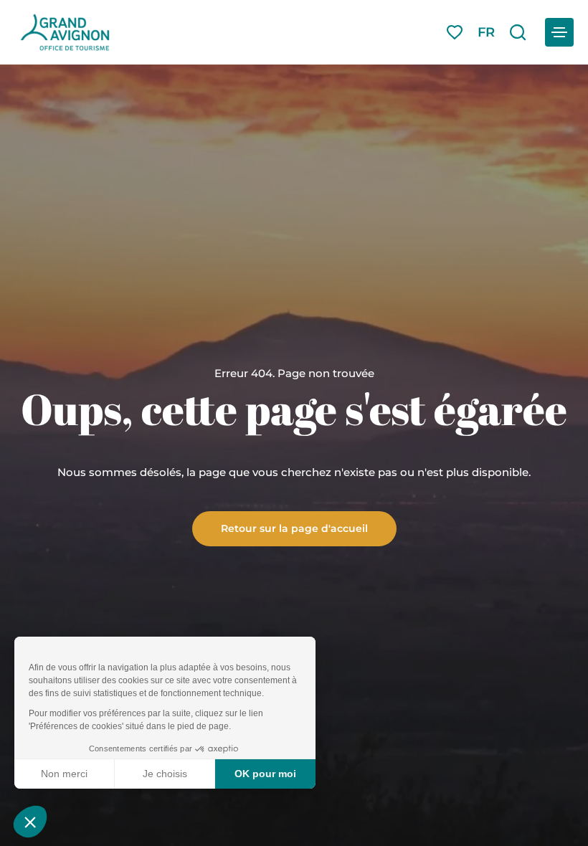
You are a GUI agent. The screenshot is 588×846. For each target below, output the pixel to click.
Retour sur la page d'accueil (294, 527)
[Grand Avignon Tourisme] (64, 32)
